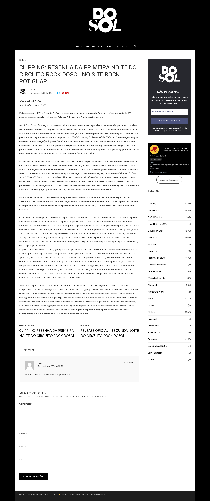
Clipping (152, 203)
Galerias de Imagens (158, 264)
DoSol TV (152, 237)
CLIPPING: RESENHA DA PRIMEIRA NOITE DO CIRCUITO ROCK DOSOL (47, 333)
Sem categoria (155, 352)
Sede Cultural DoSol (157, 345)
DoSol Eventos (155, 217)
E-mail (23, 446)
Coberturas (153, 210)
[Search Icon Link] (135, 47)
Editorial (152, 244)
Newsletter (112, 47)
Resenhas (152, 339)
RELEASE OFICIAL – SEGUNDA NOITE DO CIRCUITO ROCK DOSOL (109, 333)
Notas (151, 305)
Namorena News (156, 291)
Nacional (152, 284)
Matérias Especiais (157, 278)
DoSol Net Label (156, 230)
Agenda (126, 47)
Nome (23, 433)
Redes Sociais (92, 47)
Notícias (23, 60)
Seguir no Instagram (169, 179)
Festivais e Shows (156, 257)
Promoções (153, 325)
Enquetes (152, 251)
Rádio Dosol (154, 332)
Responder (128, 362)
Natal (150, 298)
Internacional (154, 271)
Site (21, 459)
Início (79, 47)
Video (151, 359)
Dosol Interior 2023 (157, 223)
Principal (152, 318)
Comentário (25, 403)
